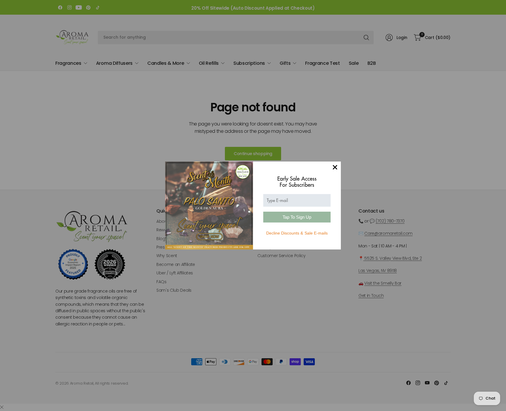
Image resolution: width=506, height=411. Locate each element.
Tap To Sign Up (297, 217)
